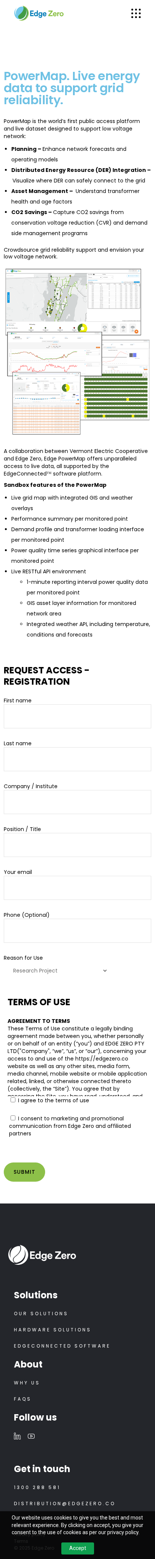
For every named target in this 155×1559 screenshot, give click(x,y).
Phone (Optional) (27, 915)
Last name (18, 743)
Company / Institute (31, 786)
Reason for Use (23, 958)
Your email (18, 872)
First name (18, 700)
